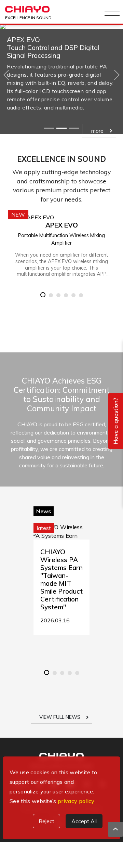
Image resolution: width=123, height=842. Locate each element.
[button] (6, 75)
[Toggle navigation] (112, 12)
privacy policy (76, 801)
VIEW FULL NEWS (59, 717)
